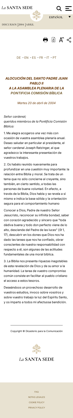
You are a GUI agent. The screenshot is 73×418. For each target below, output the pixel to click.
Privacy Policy (36, 407)
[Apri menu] (68, 8)
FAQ (36, 392)
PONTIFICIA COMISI (27, 93)
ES (34, 57)
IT (47, 57)
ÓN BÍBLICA (52, 93)
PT (54, 57)
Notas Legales (36, 397)
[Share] (69, 40)
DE (19, 57)
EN (26, 57)
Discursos (9, 24)
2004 (21, 24)
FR (41, 57)
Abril (30, 24)
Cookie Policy (36, 402)
